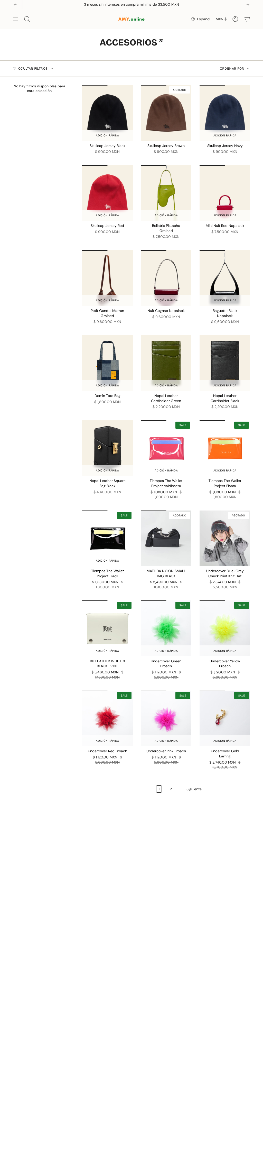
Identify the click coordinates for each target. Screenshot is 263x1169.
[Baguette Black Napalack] (225, 278)
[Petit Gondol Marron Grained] (107, 278)
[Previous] (15, 4)
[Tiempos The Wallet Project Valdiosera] (166, 448)
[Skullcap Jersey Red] (107, 193)
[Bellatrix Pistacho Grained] (166, 193)
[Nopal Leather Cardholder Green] (166, 363)
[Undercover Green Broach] (166, 628)
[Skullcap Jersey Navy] (225, 113)
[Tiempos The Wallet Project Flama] (225, 448)
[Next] (248, 4)
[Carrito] (247, 19)
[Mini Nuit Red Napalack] (225, 193)
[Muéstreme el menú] (15, 19)
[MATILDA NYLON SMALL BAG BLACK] (166, 538)
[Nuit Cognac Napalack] (166, 278)
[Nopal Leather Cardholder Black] (225, 363)
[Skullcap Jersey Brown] (166, 113)
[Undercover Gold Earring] (225, 718)
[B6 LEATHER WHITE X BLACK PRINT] (107, 628)
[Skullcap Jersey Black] (107, 113)
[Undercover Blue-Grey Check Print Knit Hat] (225, 538)
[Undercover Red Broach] (107, 718)
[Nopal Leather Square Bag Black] (107, 448)
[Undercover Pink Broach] (166, 718)
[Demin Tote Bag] (107, 363)
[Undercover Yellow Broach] (225, 628)
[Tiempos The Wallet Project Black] (107, 538)
